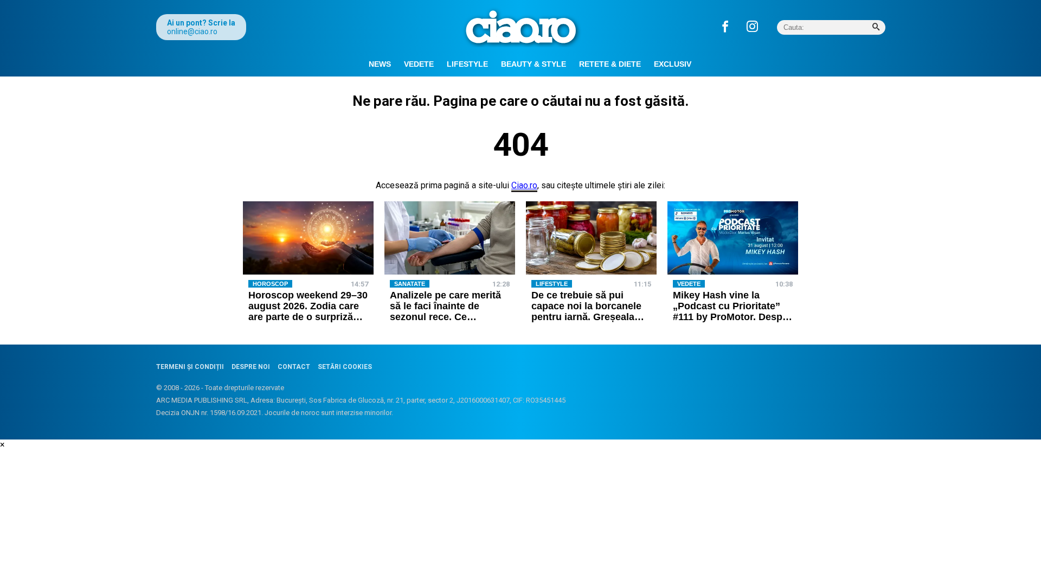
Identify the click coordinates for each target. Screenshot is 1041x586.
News (380, 64)
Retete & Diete (610, 64)
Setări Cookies (345, 367)
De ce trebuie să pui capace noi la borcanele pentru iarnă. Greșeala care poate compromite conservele (586, 316)
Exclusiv (672, 64)
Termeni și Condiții (190, 367)
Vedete (419, 64)
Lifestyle (467, 64)
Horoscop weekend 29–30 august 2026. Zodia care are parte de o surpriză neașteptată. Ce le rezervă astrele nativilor (308, 316)
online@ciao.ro (192, 31)
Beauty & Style (533, 64)
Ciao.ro (524, 185)
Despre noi (251, 367)
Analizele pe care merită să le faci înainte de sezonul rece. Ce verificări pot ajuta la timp (449, 311)
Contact (294, 367)
